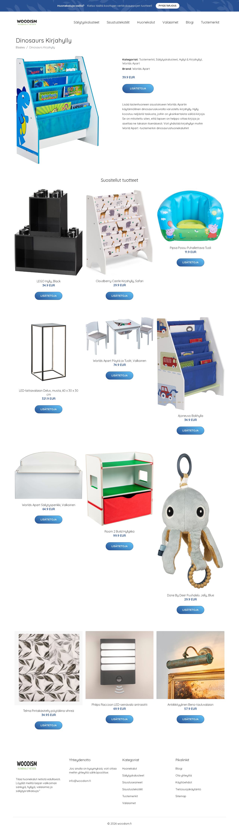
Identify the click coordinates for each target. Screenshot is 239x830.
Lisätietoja (138, 88)
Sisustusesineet (132, 782)
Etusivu (20, 47)
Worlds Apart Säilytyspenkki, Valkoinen (48, 505)
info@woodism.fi (80, 781)
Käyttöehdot (184, 782)
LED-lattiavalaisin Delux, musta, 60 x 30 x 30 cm (48, 392)
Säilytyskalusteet (86, 22)
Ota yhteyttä (184, 775)
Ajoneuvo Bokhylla (190, 416)
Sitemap (181, 796)
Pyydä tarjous (167, 5)
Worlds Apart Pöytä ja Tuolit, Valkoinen (119, 361)
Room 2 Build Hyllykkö (120, 531)
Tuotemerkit (210, 22)
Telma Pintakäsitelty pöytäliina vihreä (48, 711)
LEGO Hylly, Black (48, 281)
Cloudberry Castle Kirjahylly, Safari (119, 281)
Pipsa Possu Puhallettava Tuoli (190, 248)
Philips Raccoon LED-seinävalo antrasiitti (119, 704)
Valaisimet (170, 22)
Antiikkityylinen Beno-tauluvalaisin (190, 704)
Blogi (189, 22)
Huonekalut (146, 22)
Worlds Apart (131, 63)
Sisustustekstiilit (118, 22)
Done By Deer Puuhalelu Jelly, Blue (190, 595)
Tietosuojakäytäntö (188, 789)
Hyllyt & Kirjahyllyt (190, 59)
